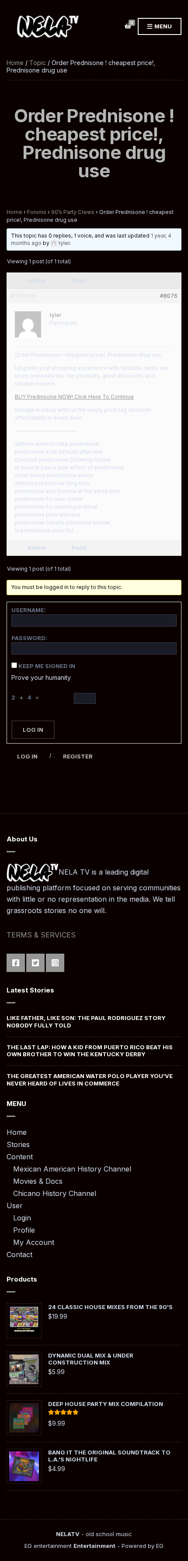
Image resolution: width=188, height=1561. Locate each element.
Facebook (16, 963)
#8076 (169, 296)
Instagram (55, 963)
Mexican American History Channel (72, 1169)
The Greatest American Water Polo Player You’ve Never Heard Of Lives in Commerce (90, 1079)
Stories (18, 1144)
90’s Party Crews (72, 212)
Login (22, 1217)
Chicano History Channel (54, 1193)
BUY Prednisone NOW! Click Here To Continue (74, 396)
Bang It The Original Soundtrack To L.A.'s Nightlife (109, 1456)
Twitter (35, 963)
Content (20, 1156)
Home (15, 62)
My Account (33, 1242)
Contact (19, 1254)
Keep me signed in (46, 665)
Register (78, 756)
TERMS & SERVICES (41, 934)
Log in (27, 756)
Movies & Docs (38, 1181)
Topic (37, 62)
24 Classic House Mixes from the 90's (110, 1306)
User (15, 1205)
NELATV (68, 1533)
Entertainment (94, 1545)
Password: (29, 637)
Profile (24, 1230)
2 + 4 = (26, 697)
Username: (28, 609)
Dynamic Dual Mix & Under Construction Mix (90, 1359)
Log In (33, 729)
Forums (36, 212)
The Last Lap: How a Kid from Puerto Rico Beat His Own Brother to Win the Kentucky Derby (90, 1051)
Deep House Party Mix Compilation (105, 1403)
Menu (162, 26)
